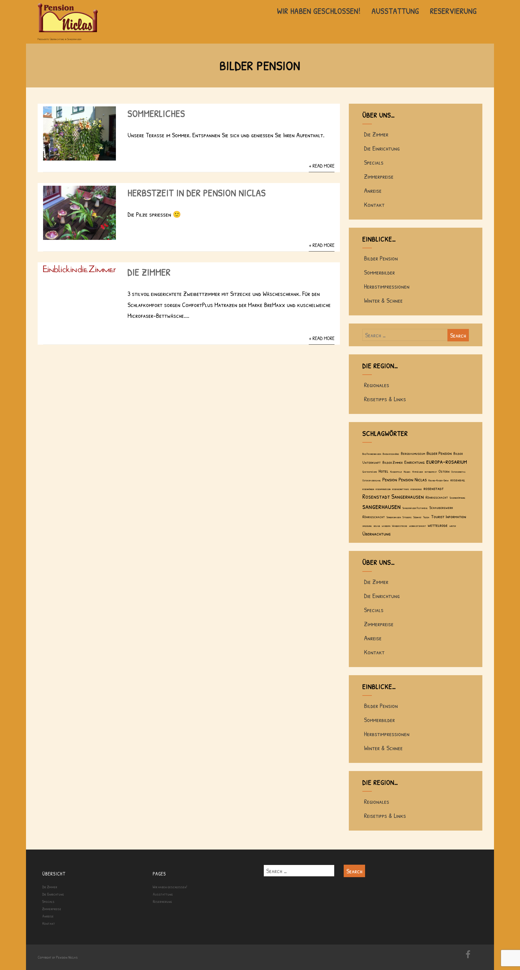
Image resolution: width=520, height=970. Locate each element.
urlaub (376, 526)
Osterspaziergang (371, 480)
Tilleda (426, 517)
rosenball (457, 480)
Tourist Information (448, 516)
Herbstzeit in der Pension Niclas (197, 192)
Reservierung (453, 10)
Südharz (417, 517)
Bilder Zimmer (392, 462)
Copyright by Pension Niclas (58, 957)
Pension (389, 479)
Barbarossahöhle (391, 454)
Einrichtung (414, 462)
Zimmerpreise (379, 176)
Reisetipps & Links (385, 398)
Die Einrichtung (382, 148)
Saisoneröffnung (457, 497)
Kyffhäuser (417, 471)
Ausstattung (395, 10)
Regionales (376, 384)
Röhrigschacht (436, 497)
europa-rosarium (446, 461)
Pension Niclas (413, 479)
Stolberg (407, 517)
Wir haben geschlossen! (319, 10)
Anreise (373, 190)
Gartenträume (369, 471)
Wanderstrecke (399, 526)
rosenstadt (434, 488)
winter (452, 526)
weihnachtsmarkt (417, 526)
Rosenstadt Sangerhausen (393, 496)
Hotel (383, 471)
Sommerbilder (379, 272)
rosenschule (416, 489)
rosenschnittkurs (400, 489)
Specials (374, 162)
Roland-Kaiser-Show (438, 480)
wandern (386, 526)
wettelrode (438, 525)
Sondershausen (393, 517)
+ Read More (321, 165)
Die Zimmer (149, 272)
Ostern (444, 471)
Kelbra (407, 471)
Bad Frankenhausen (371, 454)
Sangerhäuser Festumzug (415, 508)
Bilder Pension (381, 258)
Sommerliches (156, 113)
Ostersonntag (458, 471)
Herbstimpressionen (387, 286)
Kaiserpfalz (396, 471)
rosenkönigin (368, 489)
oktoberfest (431, 471)
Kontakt (374, 204)
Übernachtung (376, 533)
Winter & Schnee (383, 300)
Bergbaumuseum (413, 453)
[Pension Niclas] (68, 32)
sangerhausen (381, 506)
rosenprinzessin (383, 489)
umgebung (367, 526)
